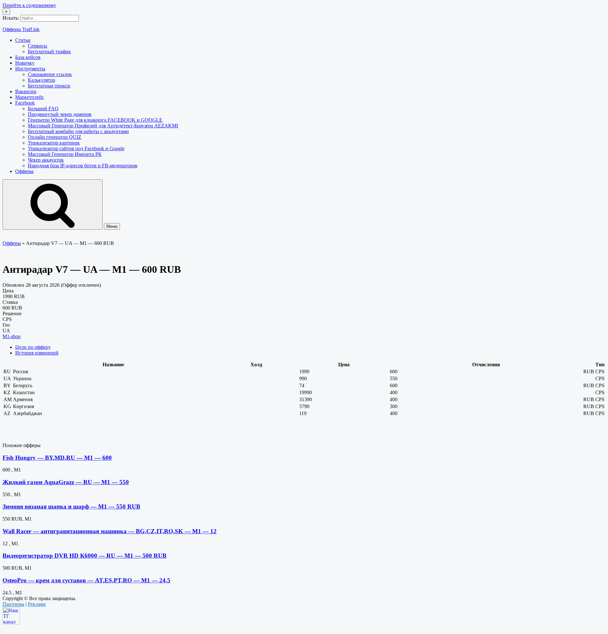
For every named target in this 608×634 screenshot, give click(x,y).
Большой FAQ (43, 108)
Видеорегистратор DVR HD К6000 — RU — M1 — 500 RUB (85, 555)
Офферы (24, 171)
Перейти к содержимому (29, 5)
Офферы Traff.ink (21, 29)
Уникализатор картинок (54, 142)
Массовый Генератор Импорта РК (65, 154)
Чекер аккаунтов (46, 160)
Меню (111, 226)
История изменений (37, 352)
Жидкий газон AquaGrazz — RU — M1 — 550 (66, 482)
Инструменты (30, 68)
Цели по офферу (33, 347)
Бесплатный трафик (49, 51)
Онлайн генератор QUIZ (54, 137)
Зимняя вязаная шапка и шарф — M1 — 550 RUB (71, 506)
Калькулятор (41, 80)
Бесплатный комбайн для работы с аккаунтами (78, 131)
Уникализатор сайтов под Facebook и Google (76, 148)
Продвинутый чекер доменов (60, 114)
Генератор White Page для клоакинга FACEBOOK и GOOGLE (95, 120)
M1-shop (12, 336)
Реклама (37, 604)
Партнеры (13, 604)
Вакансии (25, 91)
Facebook (25, 103)
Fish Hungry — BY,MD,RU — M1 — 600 (57, 457)
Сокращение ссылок (50, 74)
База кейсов (28, 57)
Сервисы (37, 45)
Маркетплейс (29, 97)
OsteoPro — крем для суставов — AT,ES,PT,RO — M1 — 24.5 (86, 580)
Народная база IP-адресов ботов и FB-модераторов (82, 165)
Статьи (22, 40)
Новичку (25, 63)
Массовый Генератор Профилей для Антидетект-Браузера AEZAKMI (103, 125)
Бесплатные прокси (49, 85)
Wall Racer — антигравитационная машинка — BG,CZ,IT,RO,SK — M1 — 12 (110, 531)
